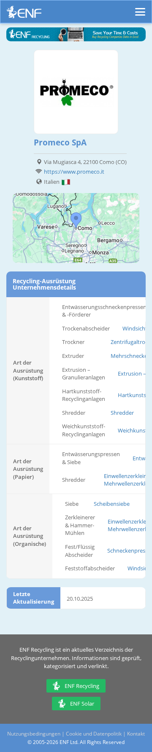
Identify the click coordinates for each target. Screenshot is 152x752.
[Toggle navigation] (140, 8)
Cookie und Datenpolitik (94, 733)
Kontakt (136, 733)
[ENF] (24, 14)
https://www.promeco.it (74, 171)
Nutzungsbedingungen (33, 733)
